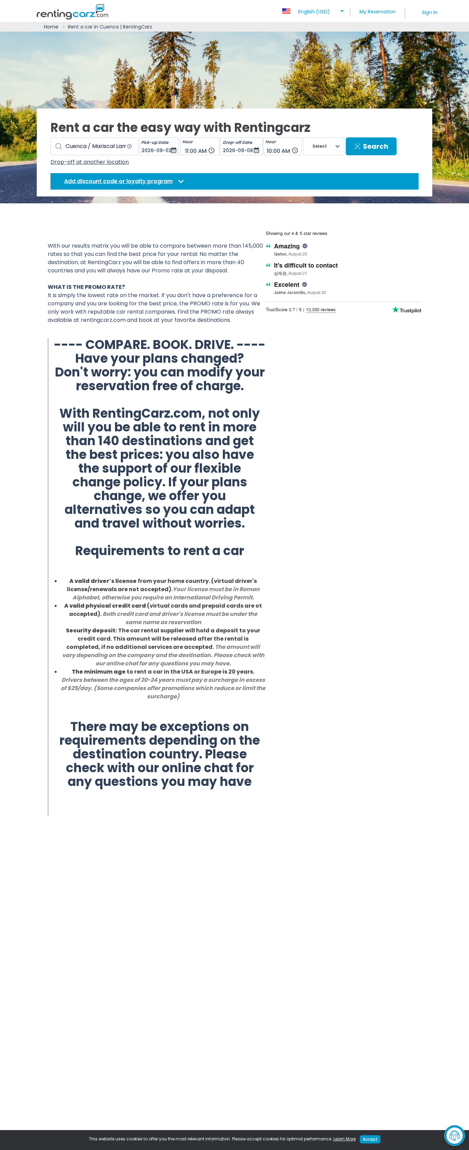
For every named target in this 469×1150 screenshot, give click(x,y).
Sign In (429, 12)
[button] (314, 9)
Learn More (344, 1139)
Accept (370, 1139)
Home (51, 26)
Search (375, 146)
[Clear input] (129, 146)
